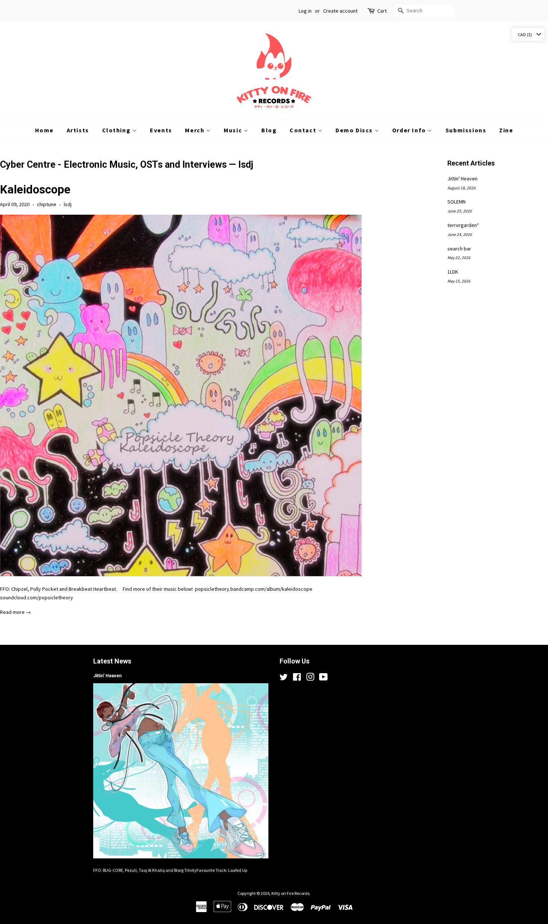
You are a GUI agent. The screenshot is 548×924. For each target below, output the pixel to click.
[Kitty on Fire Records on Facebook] (297, 678)
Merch (195, 130)
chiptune (46, 204)
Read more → (15, 612)
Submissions (465, 130)
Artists (78, 130)
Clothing (117, 130)
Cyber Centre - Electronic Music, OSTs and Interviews (113, 164)
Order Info (410, 130)
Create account (340, 10)
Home (44, 130)
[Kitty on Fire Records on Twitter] (284, 678)
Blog (269, 130)
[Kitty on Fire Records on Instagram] (310, 678)
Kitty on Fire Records (290, 893)
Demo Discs (355, 130)
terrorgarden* (463, 225)
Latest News (112, 661)
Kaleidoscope (35, 189)
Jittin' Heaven (462, 178)
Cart (382, 10)
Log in (305, 10)
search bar (459, 248)
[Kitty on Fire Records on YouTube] (323, 678)
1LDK (452, 271)
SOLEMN (456, 201)
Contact (304, 130)
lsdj (68, 204)
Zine (506, 130)
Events (161, 130)
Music (234, 130)
